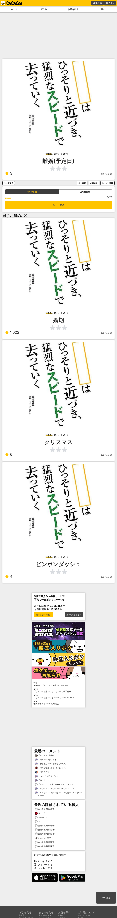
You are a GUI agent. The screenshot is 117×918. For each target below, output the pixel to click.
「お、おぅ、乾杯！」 (47, 755)
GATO (109, 197)
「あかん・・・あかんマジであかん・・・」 (56, 788)
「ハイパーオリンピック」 (49, 776)
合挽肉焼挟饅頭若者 (46, 809)
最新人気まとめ (45, 915)
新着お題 (62, 915)
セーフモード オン (43, 615)
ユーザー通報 (107, 183)
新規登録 (97, 3)
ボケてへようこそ (73, 615)
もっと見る (58, 205)
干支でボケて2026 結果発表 (46, 702)
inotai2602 (42, 817)
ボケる (44, 9)
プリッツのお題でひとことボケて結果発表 (52, 690)
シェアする (8, 183)
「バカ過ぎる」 (44, 772)
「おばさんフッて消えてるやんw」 (52, 764)
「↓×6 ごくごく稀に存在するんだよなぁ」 (56, 784)
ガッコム (41, 813)
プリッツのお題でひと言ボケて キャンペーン (54, 696)
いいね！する (45, 861)
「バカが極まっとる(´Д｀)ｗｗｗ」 (52, 768)
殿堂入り (23, 915)
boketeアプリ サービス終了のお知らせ (51, 684)
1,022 (14, 332)
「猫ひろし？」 (44, 780)
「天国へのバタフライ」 (48, 759)
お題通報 (94, 183)
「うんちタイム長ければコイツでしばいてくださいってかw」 (60, 793)
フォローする (44, 864)
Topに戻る (106, 898)
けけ (40, 821)
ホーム (14, 9)
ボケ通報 (82, 183)
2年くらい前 (106, 174)
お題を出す (73, 9)
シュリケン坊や (44, 838)
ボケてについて (84, 915)
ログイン (110, 3)
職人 (103, 9)
